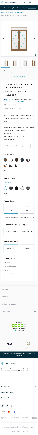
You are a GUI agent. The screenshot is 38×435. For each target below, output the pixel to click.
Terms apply (32, 8)
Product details (12, 146)
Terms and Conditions (14, 431)
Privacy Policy (25, 431)
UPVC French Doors (7, 12)
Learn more (21, 101)
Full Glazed (18, 12)
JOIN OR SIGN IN (8, 377)
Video (26, 146)
